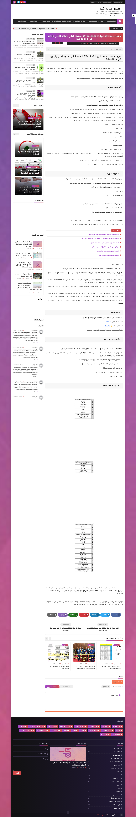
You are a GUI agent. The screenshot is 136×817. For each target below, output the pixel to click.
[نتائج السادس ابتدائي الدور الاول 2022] (40, 80)
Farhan (35, 381)
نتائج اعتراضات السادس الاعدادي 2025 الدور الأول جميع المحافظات (24, 264)
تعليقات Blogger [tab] (117, 682)
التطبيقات (22, 726)
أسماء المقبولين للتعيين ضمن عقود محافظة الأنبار (105, 243)
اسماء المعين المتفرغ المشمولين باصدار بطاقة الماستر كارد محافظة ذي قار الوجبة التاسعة (29, 286)
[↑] (68, 812)
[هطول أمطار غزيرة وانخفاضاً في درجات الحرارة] (37, 276)
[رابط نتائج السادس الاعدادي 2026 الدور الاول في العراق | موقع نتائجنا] (37, 244)
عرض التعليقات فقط (66, 687)
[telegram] (18, 2)
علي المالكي (81, 768)
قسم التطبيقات (46, 21)
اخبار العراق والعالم (80, 21)
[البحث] (14, 2)
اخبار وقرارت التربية (65, 726)
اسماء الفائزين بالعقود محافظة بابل (109, 255)
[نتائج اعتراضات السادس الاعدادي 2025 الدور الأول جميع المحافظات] (37, 264)
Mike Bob (35, 364)
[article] (65, 627)
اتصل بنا (93, 2)
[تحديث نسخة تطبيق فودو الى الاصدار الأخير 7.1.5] (40, 93)
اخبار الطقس (116, 726)
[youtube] (21, 2)
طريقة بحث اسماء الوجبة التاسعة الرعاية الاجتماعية (25, 68)
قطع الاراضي (33, 21)
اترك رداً (34, 342)
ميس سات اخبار (110, 8)
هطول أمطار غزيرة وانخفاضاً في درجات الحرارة (23, 274)
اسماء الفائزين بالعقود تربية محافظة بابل (108, 251)
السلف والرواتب (111, 21)
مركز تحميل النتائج (42, 730)
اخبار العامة (83, 43)
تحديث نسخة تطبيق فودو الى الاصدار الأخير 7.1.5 (26, 94)
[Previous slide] (17, 105)
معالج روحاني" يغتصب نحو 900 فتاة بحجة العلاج (30, 171)
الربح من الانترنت (22, 21)
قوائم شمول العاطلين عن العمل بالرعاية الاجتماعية (30, 190)
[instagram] (24, 2)
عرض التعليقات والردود (52, 687)
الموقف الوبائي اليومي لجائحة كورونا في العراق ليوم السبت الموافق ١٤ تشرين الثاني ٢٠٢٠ (30, 124)
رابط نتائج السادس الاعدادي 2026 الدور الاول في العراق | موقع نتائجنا (68, 28)
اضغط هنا (109, 321)
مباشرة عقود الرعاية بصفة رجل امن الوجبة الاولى (105, 247)
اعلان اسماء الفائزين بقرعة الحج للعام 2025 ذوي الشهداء (103, 234)
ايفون (74, 730)
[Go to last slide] (50, 638)
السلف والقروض (107, 730)
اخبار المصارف (93, 726)
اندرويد (82, 730)
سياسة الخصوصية (118, 2)
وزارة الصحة (104, 734)
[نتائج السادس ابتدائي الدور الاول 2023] (40, 54)
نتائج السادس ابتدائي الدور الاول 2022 (25, 81)
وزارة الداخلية (116, 734)
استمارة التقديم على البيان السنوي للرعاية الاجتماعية (29, 153)
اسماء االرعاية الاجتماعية (36, 726)
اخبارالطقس (51, 726)
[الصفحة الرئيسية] (120, 21)
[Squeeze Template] (121, 815)
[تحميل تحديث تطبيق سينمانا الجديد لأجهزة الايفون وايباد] (40, 41)
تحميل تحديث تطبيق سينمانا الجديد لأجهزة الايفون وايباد (24, 42)
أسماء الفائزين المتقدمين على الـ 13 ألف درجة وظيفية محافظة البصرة (100, 238)
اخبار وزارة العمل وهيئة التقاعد (62, 21)
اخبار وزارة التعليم (80, 726)
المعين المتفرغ (93, 730)
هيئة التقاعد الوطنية (26, 730)
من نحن (99, 2)
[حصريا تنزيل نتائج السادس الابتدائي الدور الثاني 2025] (37, 255)
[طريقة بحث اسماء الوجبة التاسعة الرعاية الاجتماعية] (40, 67)
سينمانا (66, 730)
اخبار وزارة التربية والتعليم (96, 21)
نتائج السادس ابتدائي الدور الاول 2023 (25, 55)
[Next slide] (46, 638)
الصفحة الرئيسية (93, 43)
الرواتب (118, 730)
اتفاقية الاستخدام (107, 2)
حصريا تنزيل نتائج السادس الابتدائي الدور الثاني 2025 (30, 28)
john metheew (34, 330)
